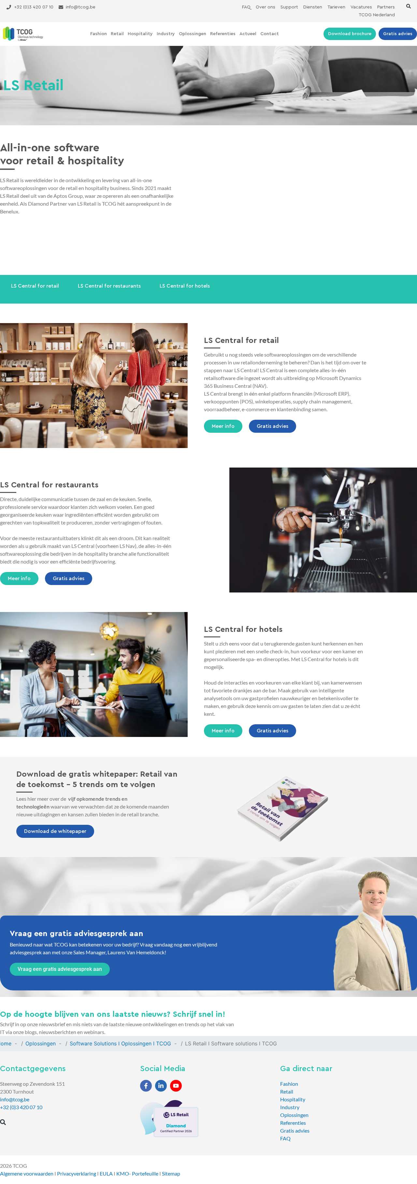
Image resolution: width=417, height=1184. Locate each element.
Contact (269, 34)
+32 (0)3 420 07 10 (21, 1107)
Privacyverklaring (76, 1173)
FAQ (285, 1138)
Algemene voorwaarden (26, 1173)
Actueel (247, 34)
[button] (408, 6)
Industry (166, 34)
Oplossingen (192, 34)
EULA (106, 1173)
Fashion (98, 34)
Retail (117, 34)
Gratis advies (294, 1130)
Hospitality (140, 34)
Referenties (223, 34)
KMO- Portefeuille (137, 1173)
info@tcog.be (14, 1099)
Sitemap (171, 1173)
